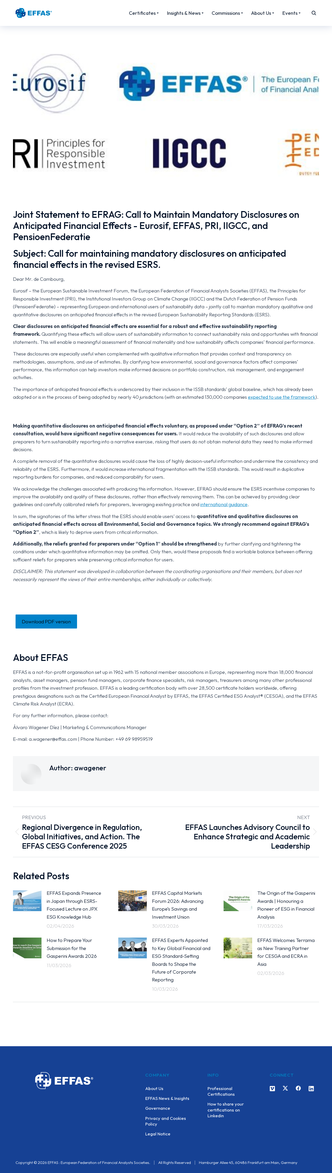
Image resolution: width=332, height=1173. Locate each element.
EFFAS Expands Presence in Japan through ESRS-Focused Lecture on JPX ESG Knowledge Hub (74, 905)
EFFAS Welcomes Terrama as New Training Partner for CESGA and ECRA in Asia (286, 952)
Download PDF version (46, 621)
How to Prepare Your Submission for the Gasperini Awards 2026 (72, 948)
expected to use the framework (281, 397)
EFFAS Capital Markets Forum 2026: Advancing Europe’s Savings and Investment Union (177, 905)
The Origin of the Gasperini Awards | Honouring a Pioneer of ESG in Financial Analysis (286, 905)
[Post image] (27, 900)
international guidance (223, 504)
